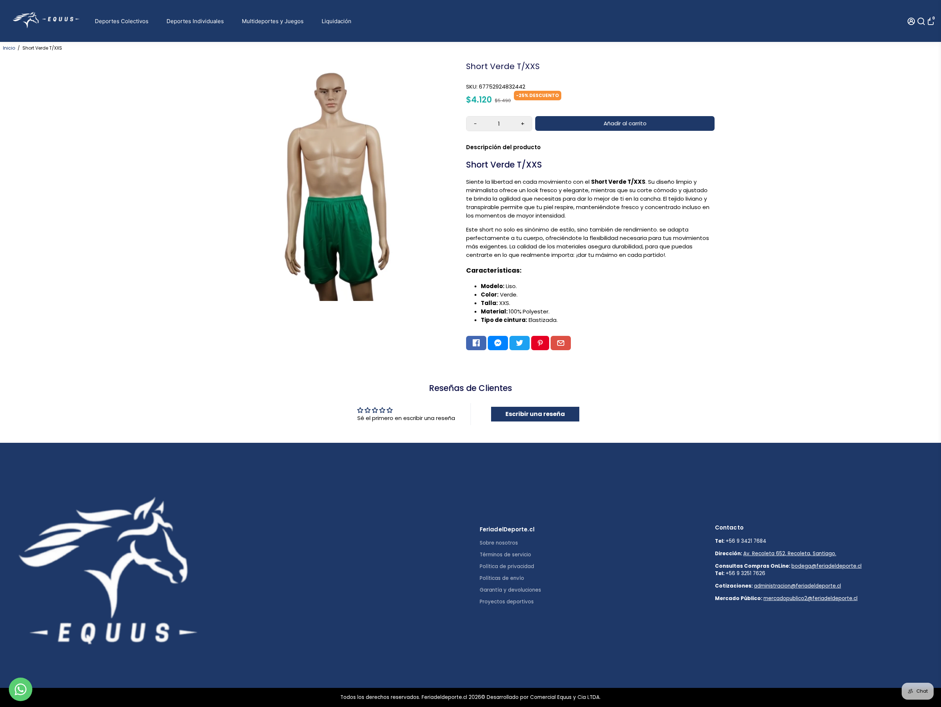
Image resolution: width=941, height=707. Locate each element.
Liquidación (336, 21)
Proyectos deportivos (507, 601)
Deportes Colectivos (122, 21)
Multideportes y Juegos (273, 21)
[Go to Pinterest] (540, 343)
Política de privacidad (507, 566)
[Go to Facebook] (476, 343)
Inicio (9, 48)
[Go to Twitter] (519, 343)
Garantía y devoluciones (510, 589)
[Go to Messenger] (498, 343)
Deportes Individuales (195, 21)
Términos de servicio (505, 554)
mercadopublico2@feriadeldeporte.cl (810, 598)
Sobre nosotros (499, 542)
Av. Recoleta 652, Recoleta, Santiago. (789, 553)
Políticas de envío (502, 578)
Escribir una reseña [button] (535, 414)
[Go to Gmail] (561, 343)
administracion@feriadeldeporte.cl (797, 585)
